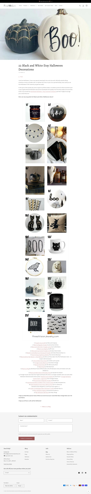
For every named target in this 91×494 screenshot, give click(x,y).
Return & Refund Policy (72, 451)
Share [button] (21, 76)
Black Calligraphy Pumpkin (40, 345)
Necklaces (27, 456)
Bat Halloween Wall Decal (42, 392)
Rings (26, 454)
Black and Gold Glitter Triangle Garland (42, 347)
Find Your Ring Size (50, 459)
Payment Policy (70, 456)
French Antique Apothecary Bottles (40, 354)
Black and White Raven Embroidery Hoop (40, 372)
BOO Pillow (42, 366)
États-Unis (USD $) (9, 485)
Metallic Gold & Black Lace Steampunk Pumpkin (39, 352)
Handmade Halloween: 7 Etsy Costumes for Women (43, 91)
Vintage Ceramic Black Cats (41, 362)
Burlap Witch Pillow (40, 364)
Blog (47, 451)
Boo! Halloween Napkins (40, 390)
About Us (48, 454)
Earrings (26, 451)
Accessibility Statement (72, 464)
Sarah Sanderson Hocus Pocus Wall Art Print (42, 384)
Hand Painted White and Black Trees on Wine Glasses (40, 382)
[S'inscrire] (28, 472)
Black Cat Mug (25, 368)
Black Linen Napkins (43, 349)
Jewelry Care (48, 456)
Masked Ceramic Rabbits (47, 376)
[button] (26, 5)
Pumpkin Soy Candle (40, 343)
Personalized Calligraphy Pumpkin (42, 380)
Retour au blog (46, 406)
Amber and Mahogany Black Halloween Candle (42, 388)
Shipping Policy (70, 454)
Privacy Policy (70, 459)
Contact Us (6, 451)
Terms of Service (70, 461)
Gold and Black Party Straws (40, 360)
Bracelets (27, 459)
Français (19, 485)
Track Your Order (8, 464)
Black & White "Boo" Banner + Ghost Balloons (32, 356)
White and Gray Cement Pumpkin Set (40, 350)
